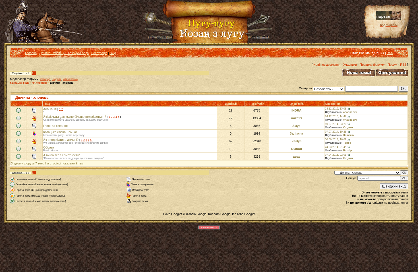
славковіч (350, 112)
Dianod (296, 149)
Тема (46, 103)
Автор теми (297, 103)
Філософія (39, 82)
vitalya (296, 141)
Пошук (392, 64)
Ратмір (347, 150)
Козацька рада (19, 82)
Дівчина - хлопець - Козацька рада (64, 53)
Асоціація (50, 109)
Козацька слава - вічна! (60, 132)
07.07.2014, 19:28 (335, 131)
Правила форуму (372, 64)
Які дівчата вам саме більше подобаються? (74, 116)
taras (296, 156)
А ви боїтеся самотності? (61, 155)
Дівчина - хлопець (62, 82)
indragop (45, 79)
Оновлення (332, 103)
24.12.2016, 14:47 (335, 116)
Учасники (350, 64)
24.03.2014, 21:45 (335, 147)
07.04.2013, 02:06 (335, 154)
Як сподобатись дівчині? (60, 139)
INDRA (296, 110)
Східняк (56, 79)
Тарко (347, 142)
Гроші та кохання (55, 125)
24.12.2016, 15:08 (335, 108)
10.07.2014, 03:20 (335, 124)
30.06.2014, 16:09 (335, 139)
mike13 (296, 118)
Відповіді (231, 103)
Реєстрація (99, 53)
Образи (48, 147)
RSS (390, 53)
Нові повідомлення (326, 64)
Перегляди (256, 103)
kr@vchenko (70, 79)
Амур (296, 125)
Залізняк (296, 133)
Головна (31, 53)
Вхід (113, 53)
